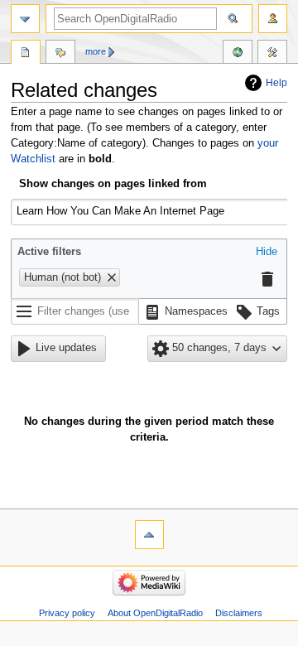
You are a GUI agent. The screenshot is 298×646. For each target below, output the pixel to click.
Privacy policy (67, 613)
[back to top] (149, 534)
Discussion (60, 54)
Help (276, 83)
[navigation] (25, 18)
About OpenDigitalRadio (155, 613)
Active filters (49, 252)
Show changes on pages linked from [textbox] (113, 184)
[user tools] (272, 18)
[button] (266, 252)
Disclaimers (238, 613)
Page (26, 54)
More (95, 51)
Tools (272, 54)
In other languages (237, 54)
